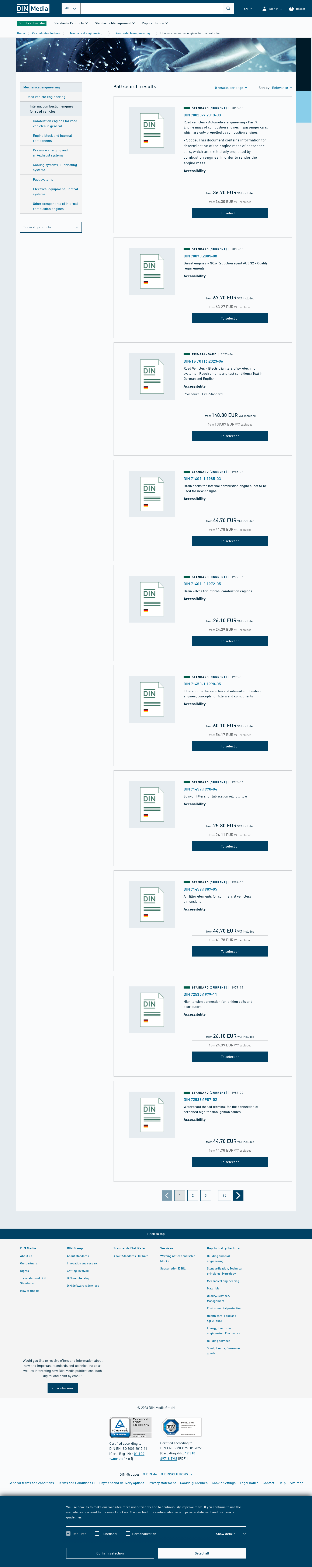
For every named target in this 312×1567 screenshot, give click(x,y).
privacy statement (198, 1512)
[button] (272, 8)
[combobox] (157, 8)
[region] (156, 1524)
